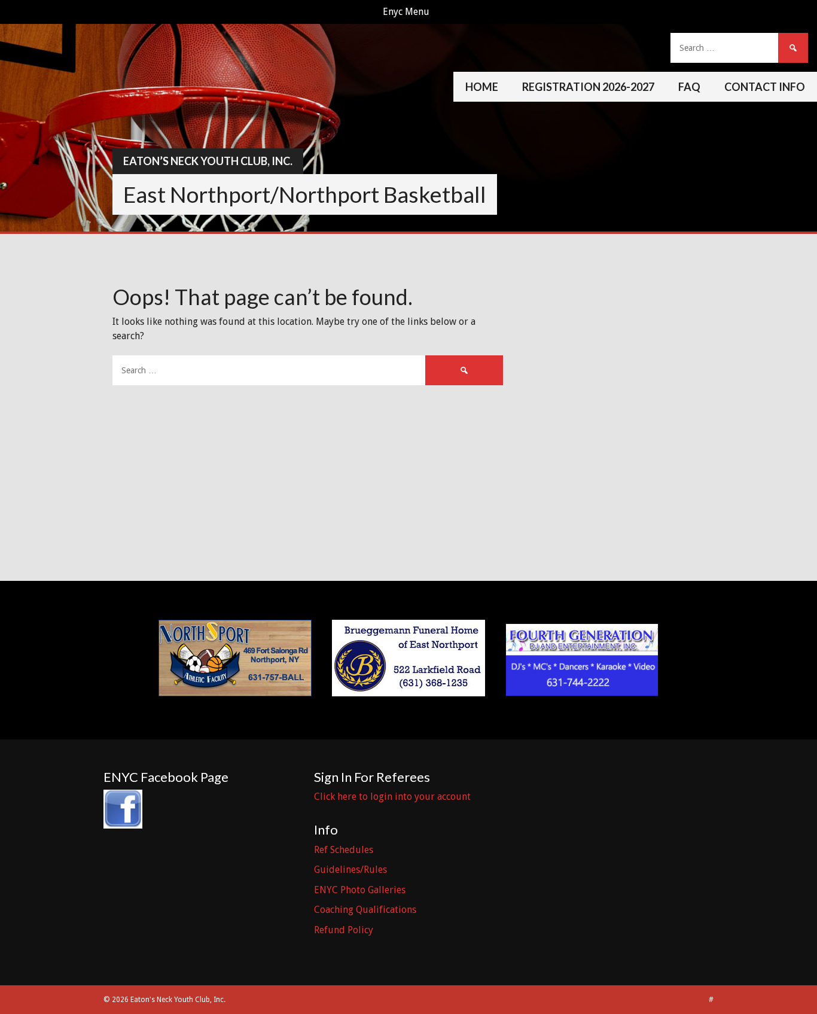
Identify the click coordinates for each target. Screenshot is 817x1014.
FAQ (689, 86)
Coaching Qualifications (365, 909)
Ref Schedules (343, 849)
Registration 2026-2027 (588, 86)
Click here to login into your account (392, 796)
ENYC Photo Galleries (360, 890)
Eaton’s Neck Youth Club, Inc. (207, 161)
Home (481, 86)
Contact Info (764, 86)
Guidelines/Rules (350, 869)
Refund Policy (343, 930)
